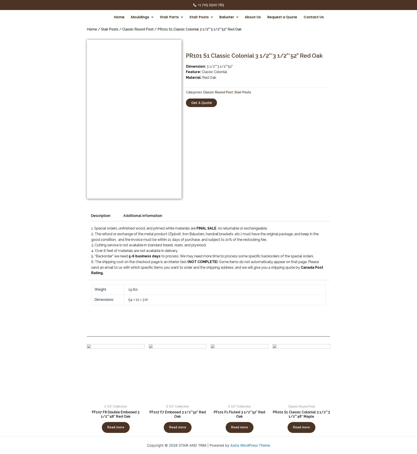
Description (100, 216)
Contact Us (314, 17)
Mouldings (140, 17)
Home (119, 17)
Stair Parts (169, 17)
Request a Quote (282, 17)
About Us (253, 17)
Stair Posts (199, 17)
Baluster (226, 17)
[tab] (100, 215)
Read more (115, 427)
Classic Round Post (138, 29)
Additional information (142, 216)
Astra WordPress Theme (250, 445)
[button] (201, 103)
